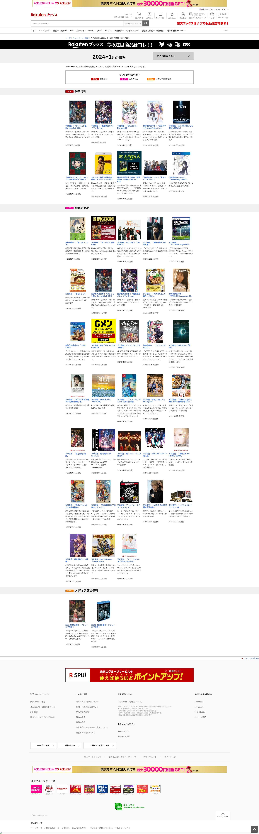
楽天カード (49, 794)
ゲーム (90, 31)
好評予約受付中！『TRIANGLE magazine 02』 (180, 295)
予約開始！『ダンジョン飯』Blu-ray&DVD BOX (76, 127)
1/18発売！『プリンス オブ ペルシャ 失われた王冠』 (129, 401)
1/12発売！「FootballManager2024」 (179, 243)
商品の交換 (80, 717)
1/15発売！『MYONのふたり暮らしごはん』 (154, 295)
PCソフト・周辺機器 (113, 31)
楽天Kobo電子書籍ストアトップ (122, 757)
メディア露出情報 (159, 79)
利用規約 (34, 712)
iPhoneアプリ (123, 731)
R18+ (226, 31)
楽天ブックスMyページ (197, 18)
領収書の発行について (85, 733)
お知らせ (149, 18)
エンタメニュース (132, 31)
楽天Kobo (142, 794)
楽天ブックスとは (37, 702)
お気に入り (172, 18)
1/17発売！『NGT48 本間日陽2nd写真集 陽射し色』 (77, 401)
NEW (95, 79)
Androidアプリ (124, 736)
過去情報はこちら (166, 56)
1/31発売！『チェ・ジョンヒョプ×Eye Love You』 (128, 560)
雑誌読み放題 (147, 31)
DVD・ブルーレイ (77, 31)
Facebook (199, 702)
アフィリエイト (150, 757)
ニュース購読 (200, 717)
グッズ (100, 31)
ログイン (127, 14)
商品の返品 (80, 722)
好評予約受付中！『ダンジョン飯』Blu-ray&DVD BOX (102, 295)
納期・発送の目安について (87, 707)
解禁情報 (100, 79)
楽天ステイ (115, 794)
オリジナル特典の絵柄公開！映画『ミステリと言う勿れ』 (102, 178)
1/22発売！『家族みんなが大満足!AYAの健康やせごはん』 (180, 401)
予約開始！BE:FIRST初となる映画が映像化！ (181, 127)
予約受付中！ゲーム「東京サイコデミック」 (154, 178)
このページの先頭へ (251, 658)
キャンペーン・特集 (81, 38)
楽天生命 (102, 794)
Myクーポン (160, 18)
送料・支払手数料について (87, 702)
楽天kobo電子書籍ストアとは (42, 707)
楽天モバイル (36, 794)
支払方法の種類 (82, 712)
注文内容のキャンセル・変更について (92, 727)
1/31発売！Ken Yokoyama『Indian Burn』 (101, 560)
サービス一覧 (223, 18)
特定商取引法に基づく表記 (101, 828)
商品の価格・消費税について (130, 702)
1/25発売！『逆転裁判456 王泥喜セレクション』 (103, 506)
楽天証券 (89, 794)
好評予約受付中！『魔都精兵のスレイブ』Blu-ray (128, 295)
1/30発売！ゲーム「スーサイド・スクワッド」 (128, 506)
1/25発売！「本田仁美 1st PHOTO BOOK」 (179, 455)
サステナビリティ (122, 828)
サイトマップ (169, 757)
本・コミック (44, 31)
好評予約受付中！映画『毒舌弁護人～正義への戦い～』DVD (128, 179)
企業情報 (66, 828)
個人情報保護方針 (79, 828)
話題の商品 (130, 79)
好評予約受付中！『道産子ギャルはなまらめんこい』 (154, 127)
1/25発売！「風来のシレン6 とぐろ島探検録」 (77, 506)
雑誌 (55, 31)
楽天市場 (223, 14)
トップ (33, 31)
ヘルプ (212, 18)
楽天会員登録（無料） (122, 17)
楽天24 (62, 794)
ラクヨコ (155, 794)
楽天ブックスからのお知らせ (42, 717)
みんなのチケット (129, 794)
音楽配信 (159, 31)
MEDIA (151, 79)
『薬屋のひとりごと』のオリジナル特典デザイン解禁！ (76, 178)
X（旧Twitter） (201, 712)
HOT (124, 79)
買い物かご (139, 18)
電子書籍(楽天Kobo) (175, 31)
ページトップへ (223, 817)
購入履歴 (183, 18)
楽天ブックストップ (92, 757)
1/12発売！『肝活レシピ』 (75, 294)
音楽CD (64, 31)
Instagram (199, 707)
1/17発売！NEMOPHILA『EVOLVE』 (100, 401)
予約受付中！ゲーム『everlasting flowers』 (178, 178)
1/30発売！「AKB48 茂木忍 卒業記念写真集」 (155, 506)
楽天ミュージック (76, 794)
